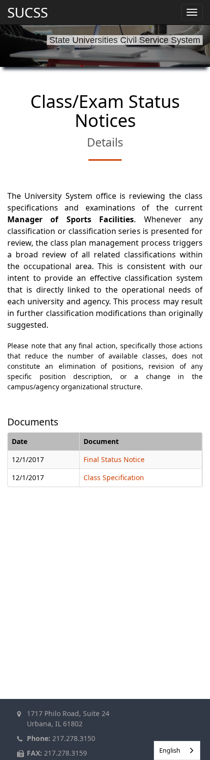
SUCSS (27, 12)
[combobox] (177, 750)
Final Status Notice (114, 459)
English (169, 750)
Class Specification (114, 477)
